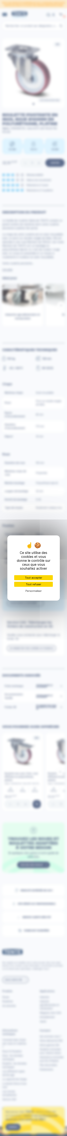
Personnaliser (33, 590)
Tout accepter (33, 577)
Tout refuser (33, 584)
